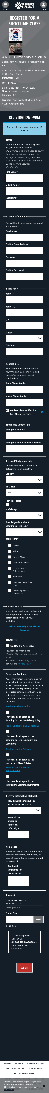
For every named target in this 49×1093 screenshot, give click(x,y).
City (7, 319)
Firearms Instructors (15, 1068)
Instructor (17, 577)
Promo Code (11, 913)
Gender (9, 473)
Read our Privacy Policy (18, 706)
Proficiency (11, 509)
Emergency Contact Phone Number (23, 442)
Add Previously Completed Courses (24, 628)
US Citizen (10, 486)
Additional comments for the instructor (15, 869)
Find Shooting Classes (36, 1063)
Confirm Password (15, 270)
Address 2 (10, 306)
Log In (24, 130)
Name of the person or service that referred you (14, 823)
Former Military (20, 557)
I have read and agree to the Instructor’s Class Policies (20, 761)
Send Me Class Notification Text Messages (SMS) (23, 412)
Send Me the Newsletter (22, 646)
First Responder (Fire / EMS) (23, 583)
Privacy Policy (24, 663)
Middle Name (12, 184)
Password (10, 257)
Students (19, 1063)
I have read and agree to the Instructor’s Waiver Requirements (22, 782)
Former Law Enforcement (19, 569)
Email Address (12, 231)
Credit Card (11, 926)
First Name (11, 171)
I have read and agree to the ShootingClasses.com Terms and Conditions (21, 740)
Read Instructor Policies (18, 749)
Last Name (11, 197)
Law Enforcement (21, 562)
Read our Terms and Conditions (22, 726)
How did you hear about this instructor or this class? (21, 802)
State (8, 332)
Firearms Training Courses (24, 1073)
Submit (24, 967)
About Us (7, 1063)
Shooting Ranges (36, 1068)
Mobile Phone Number (16, 396)
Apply (38, 919)
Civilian (16, 545)
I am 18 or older (13, 500)
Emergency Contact (15, 429)
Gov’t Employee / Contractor (21, 592)
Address (10, 293)
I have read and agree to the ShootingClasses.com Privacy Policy (23, 718)
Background (11, 538)
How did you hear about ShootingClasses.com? (17, 524)
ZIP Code (10, 345)
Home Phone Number (16, 383)
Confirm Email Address (17, 244)
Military (16, 551)
